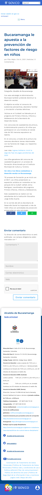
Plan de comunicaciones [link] (27, 470)
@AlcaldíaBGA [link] (11, 443)
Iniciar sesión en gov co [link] (10, 14)
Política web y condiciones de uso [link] (25, 468)
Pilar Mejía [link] (11, 59)
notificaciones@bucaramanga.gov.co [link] (22, 413)
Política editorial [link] (10, 470)
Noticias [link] (30, 59)
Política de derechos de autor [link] (16, 472)
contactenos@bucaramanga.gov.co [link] (28, 407)
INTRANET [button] (4, 16)
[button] (37, 19)
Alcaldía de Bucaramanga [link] (15, 436)
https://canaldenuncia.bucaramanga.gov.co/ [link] (17, 418)
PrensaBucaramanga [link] (14, 459)
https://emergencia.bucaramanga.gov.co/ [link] (25, 421)
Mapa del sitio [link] (26, 477)
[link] (12, 4)
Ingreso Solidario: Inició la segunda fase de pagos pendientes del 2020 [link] (19, 152)
